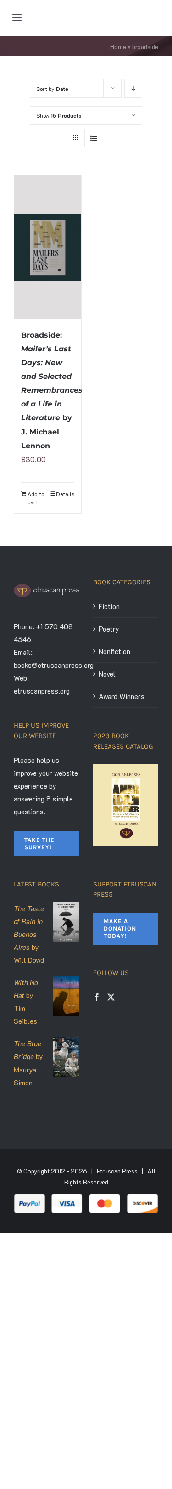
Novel (107, 673)
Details (65, 493)
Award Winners (121, 696)
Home (118, 47)
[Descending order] (133, 88)
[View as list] (94, 138)
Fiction (109, 606)
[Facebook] (96, 997)
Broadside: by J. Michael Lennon (52, 390)
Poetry (109, 628)
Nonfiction (114, 651)
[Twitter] (111, 997)
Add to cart (36, 498)
